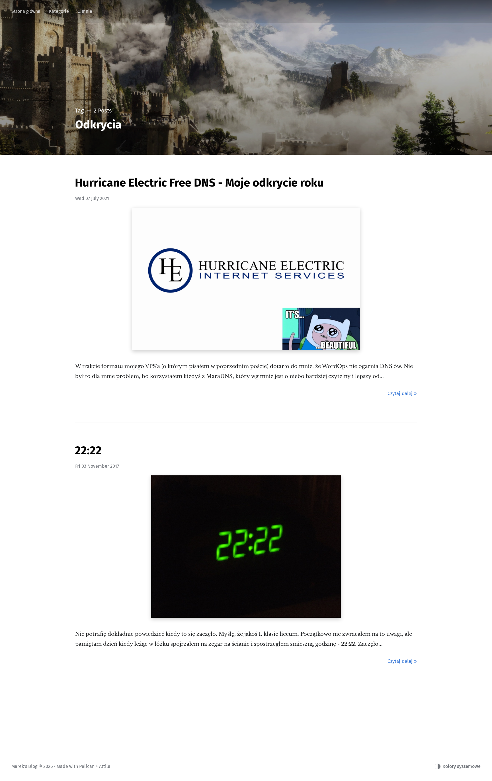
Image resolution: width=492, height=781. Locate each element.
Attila (104, 766)
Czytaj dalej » (402, 393)
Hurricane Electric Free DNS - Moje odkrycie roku (199, 183)
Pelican (87, 766)
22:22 (88, 450)
